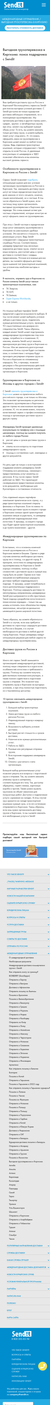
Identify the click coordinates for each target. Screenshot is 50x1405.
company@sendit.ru (19, 1394)
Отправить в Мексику (18, 1034)
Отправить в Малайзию (19, 1030)
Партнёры (11, 1289)
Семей (12, 1192)
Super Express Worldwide (18, 298)
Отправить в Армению (19, 1150)
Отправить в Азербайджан (20, 1219)
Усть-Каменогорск (17, 1208)
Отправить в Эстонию (18, 1053)
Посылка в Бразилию (18, 995)
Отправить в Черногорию (20, 1037)
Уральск (12, 1204)
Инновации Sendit (21, 1381)
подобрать (32, 179)
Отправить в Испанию (18, 1041)
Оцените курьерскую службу (21, 903)
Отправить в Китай (17, 1122)
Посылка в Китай (16, 1076)
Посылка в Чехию (17, 1095)
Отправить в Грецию (18, 1006)
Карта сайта (12, 1317)
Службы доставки (16, 1253)
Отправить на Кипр (17, 1022)
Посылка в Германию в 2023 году (24, 1084)
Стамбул (12, 1235)
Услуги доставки (15, 924)
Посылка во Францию (19, 1099)
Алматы (12, 1169)
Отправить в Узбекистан (19, 1223)
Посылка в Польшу (17, 1107)
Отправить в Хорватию (19, 1049)
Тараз (11, 1196)
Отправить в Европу (18, 979)
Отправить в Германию (19, 1080)
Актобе (12, 1165)
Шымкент (13, 1211)
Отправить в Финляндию (20, 1061)
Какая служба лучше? (18, 1260)
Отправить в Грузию (18, 1153)
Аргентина (13, 1064)
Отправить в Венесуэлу (19, 1003)
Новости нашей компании (20, 896)
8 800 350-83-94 (20, 1338)
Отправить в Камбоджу (19, 1018)
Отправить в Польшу (18, 1111)
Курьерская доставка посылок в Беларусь (27, 1142)
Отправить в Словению (19, 1045)
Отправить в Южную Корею (21, 1126)
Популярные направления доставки (24, 1245)
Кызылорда (14, 1181)
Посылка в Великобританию (21, 999)
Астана (12, 1173)
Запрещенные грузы (16, 932)
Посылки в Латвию (17, 1092)
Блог (9, 1310)
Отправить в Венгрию (18, 983)
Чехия (11, 1239)
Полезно (11, 1303)
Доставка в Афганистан (19, 987)
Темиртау (13, 1200)
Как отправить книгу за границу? (23, 972)
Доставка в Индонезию (19, 1130)
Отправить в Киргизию (19, 1215)
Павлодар (13, 1188)
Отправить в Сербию (18, 1119)
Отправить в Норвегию (19, 1057)
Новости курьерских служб (20, 1274)
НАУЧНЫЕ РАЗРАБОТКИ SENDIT (20, 888)
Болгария (13, 1072)
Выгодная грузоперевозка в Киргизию (26, 1161)
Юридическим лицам (18, 910)
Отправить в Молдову (18, 1146)
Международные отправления (20, 19)
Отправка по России (17, 946)
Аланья (12, 1231)
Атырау (12, 1184)
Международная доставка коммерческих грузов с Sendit (27, 967)
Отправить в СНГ (16, 1134)
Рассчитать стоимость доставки (25, 28)
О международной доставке (21, 957)
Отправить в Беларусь (18, 1138)
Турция (12, 1227)
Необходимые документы (20, 961)
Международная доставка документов (26, 1267)
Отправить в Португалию (20, 1115)
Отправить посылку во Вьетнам (22, 991)
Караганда (13, 1177)
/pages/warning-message (20, 881)
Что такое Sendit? (15, 874)
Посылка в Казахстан (18, 1157)
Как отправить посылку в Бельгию (23, 1068)
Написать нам (14, 1296)
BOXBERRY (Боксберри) (19, 975)
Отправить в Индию (18, 1014)
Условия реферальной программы (24, 1281)
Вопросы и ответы (16, 917)
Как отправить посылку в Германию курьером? (29, 1088)
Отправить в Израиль (18, 1010)
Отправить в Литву (17, 1026)
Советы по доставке (17, 939)
